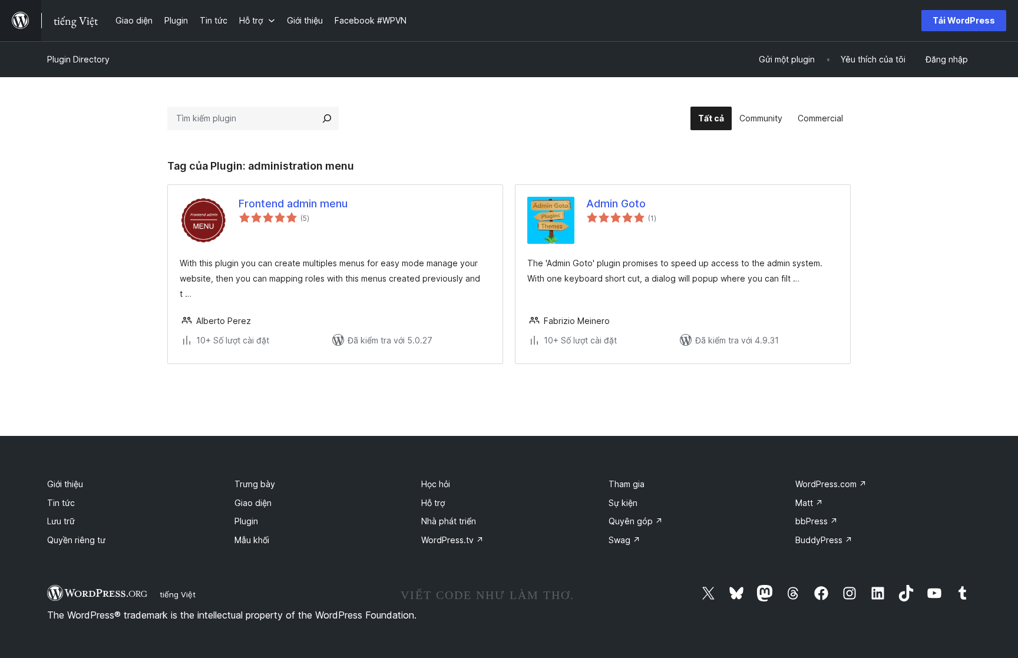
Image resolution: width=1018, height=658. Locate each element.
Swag (624, 540)
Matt (809, 503)
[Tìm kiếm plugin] (327, 118)
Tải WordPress (964, 20)
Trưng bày (254, 484)
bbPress (816, 521)
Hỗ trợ (433, 503)
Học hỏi (435, 484)
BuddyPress (823, 540)
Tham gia (626, 484)
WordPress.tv (452, 540)
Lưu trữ (61, 521)
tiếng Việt (178, 594)
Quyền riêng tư (76, 540)
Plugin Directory (78, 59)
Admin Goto (616, 203)
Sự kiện (623, 503)
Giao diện (253, 503)
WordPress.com (831, 484)
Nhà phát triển (448, 521)
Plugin (246, 521)
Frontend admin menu (293, 203)
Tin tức (61, 503)
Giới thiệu (65, 484)
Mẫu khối (251, 540)
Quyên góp (636, 521)
